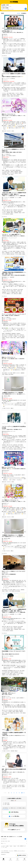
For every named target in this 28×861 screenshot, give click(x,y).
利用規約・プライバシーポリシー (19, 850)
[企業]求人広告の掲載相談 (5, 852)
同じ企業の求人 (4, 55)
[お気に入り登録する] (25, 27)
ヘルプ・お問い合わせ (4, 850)
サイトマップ (11, 850)
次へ (22, 792)
